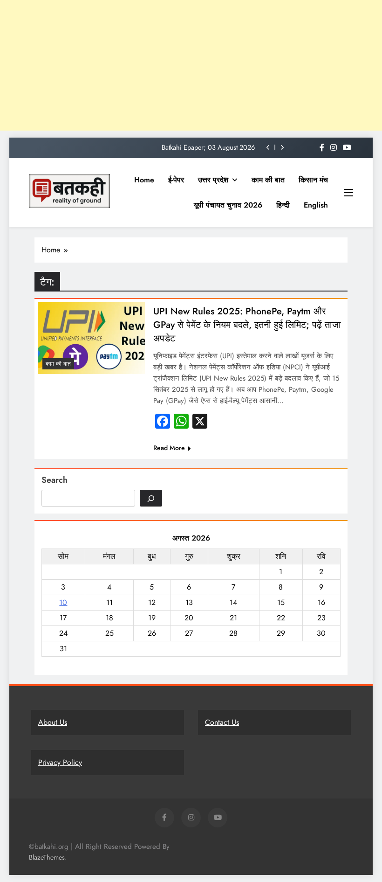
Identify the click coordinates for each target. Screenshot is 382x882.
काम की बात (268, 179)
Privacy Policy (60, 762)
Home (144, 179)
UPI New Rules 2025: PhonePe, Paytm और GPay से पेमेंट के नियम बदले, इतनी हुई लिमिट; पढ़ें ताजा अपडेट (247, 325)
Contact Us (222, 722)
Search (54, 480)
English (316, 205)
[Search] (151, 498)
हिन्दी (283, 205)
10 (63, 602)
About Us (52, 722)
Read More (169, 447)
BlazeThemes (47, 857)
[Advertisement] (191, 65)
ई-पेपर (176, 179)
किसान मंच (313, 179)
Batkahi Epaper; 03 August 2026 (208, 147)
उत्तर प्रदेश (213, 179)
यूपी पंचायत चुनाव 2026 (228, 205)
